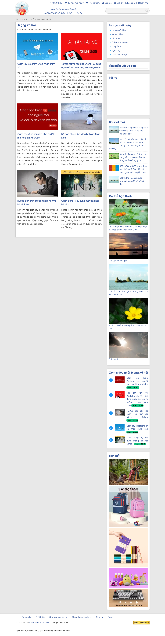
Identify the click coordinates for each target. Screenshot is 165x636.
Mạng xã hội (117, 34)
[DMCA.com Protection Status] (141, 622)
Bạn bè (108, 3)
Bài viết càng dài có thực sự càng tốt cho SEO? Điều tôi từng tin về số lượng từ (132, 157)
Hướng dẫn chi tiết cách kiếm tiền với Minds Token (137, 414)
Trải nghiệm (94, 3)
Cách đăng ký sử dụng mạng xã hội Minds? (137, 440)
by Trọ (79, 12)
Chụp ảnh (116, 46)
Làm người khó (118, 30)
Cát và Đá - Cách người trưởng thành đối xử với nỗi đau (132, 181)
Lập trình (115, 38)
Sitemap (99, 617)
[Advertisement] (128, 97)
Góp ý (110, 617)
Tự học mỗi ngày (75, 3)
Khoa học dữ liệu (119, 54)
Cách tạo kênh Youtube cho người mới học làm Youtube (137, 381)
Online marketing (119, 42)
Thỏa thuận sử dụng (81, 617)
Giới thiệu (57, 3)
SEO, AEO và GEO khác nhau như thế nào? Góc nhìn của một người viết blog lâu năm (133, 169)
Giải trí (119, 3)
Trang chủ (27, 617)
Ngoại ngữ (116, 50)
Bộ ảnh (131, 3)
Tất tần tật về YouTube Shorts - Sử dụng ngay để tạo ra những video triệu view (137, 399)
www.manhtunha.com (39, 622)
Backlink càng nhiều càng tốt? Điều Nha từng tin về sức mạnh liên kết (133, 130)
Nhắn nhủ (143, 3)
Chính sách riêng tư (58, 617)
